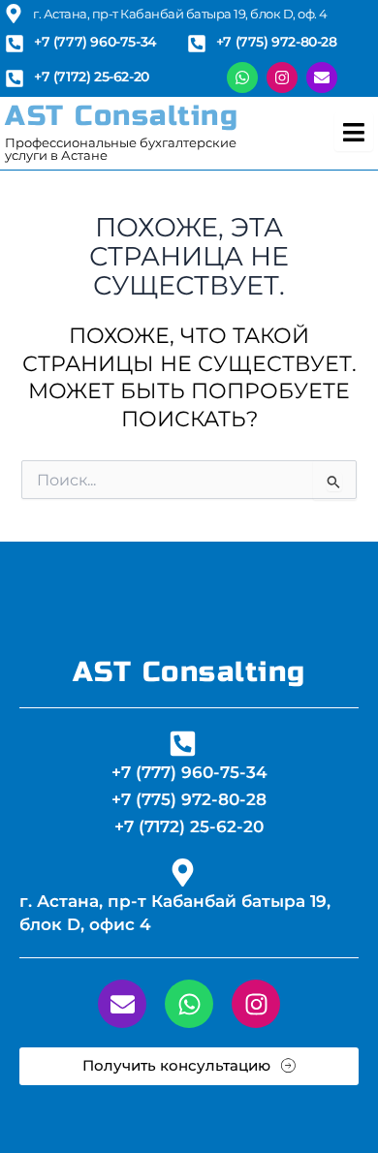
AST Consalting (121, 116)
